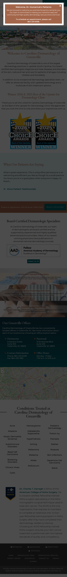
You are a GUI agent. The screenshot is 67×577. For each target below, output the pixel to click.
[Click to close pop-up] (33, 288)
